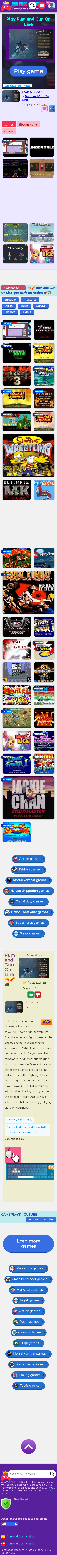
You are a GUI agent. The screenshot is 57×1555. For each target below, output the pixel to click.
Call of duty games (29, 901)
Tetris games (30, 1385)
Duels (24, 305)
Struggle (10, 299)
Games (9, 124)
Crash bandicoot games (29, 1279)
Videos (8, 131)
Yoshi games (29, 1321)
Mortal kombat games (29, 880)
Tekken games (30, 869)
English (12, 1524)
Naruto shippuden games (29, 891)
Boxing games (29, 1375)
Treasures (30, 299)
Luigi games (29, 1343)
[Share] (52, 108)
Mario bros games (29, 1268)
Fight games (29, 1300)
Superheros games (30, 923)
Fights (27, 312)
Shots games (30, 933)
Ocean (9, 305)
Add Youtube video (41, 1219)
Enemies (10, 312)
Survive (41, 305)
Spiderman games (29, 1364)
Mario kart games (30, 1289)
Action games (29, 859)
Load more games (28, 1243)
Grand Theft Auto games (29, 912)
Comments (29, 124)
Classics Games (29, 1332)
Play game (28, 71)
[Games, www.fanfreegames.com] (21, 6)
